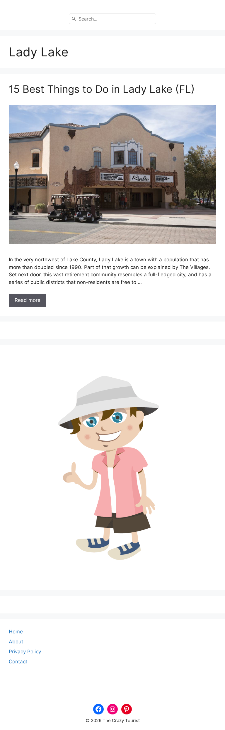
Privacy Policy (25, 652)
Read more (27, 300)
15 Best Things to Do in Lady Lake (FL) (102, 89)
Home (16, 632)
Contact (18, 662)
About (16, 642)
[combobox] (112, 19)
